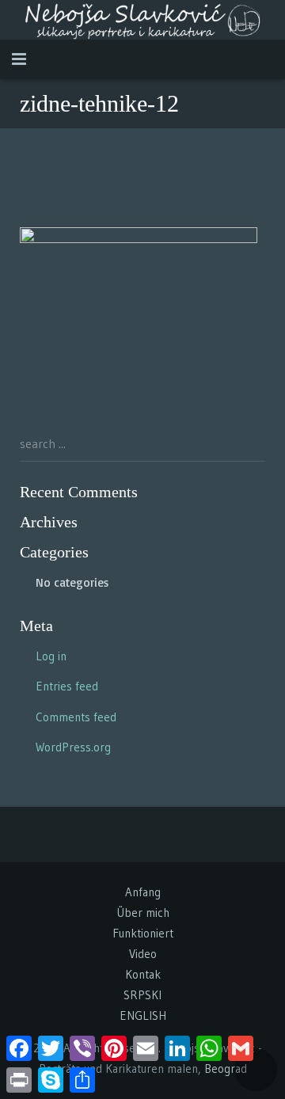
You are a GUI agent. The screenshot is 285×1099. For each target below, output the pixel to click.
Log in (51, 656)
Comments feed (76, 716)
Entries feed (67, 686)
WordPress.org (73, 747)
